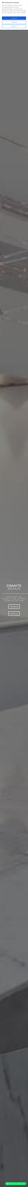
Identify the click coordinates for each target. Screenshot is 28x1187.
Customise (14, 22)
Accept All (14, 18)
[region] (14, 15)
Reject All (14, 26)
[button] (14, 606)
